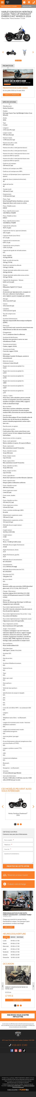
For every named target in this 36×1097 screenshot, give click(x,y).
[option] (18, 34)
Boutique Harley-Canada (9, 6)
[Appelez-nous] (33, 2)
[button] (3, 52)
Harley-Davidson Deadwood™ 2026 (18, 814)
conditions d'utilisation (28, 1085)
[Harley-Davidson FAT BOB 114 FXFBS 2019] (18, 975)
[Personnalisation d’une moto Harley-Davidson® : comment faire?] (18, 901)
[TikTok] (24, 1050)
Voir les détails (18, 1000)
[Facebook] (11, 1050)
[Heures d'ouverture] (24, 2)
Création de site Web (12, 1089)
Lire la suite (9, 927)
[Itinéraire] (29, 2)
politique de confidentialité (14, 1085)
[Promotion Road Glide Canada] (18, 77)
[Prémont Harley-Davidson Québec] (13, 2)
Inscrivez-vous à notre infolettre (18, 1016)
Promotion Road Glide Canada (15, 88)
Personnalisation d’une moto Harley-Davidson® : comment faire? (17, 914)
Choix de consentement (18, 1087)
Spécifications (9, 102)
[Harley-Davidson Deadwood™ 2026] (18, 802)
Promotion (8, 66)
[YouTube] (16, 1050)
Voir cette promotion (12, 94)
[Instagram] (20, 1050)
